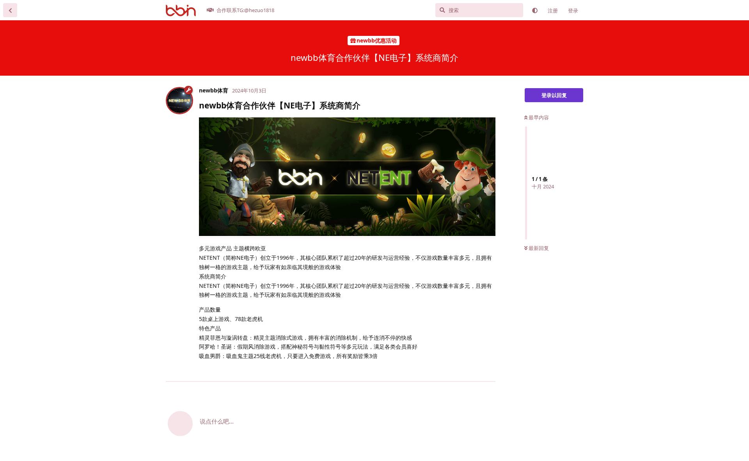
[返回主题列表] (10, 10)
